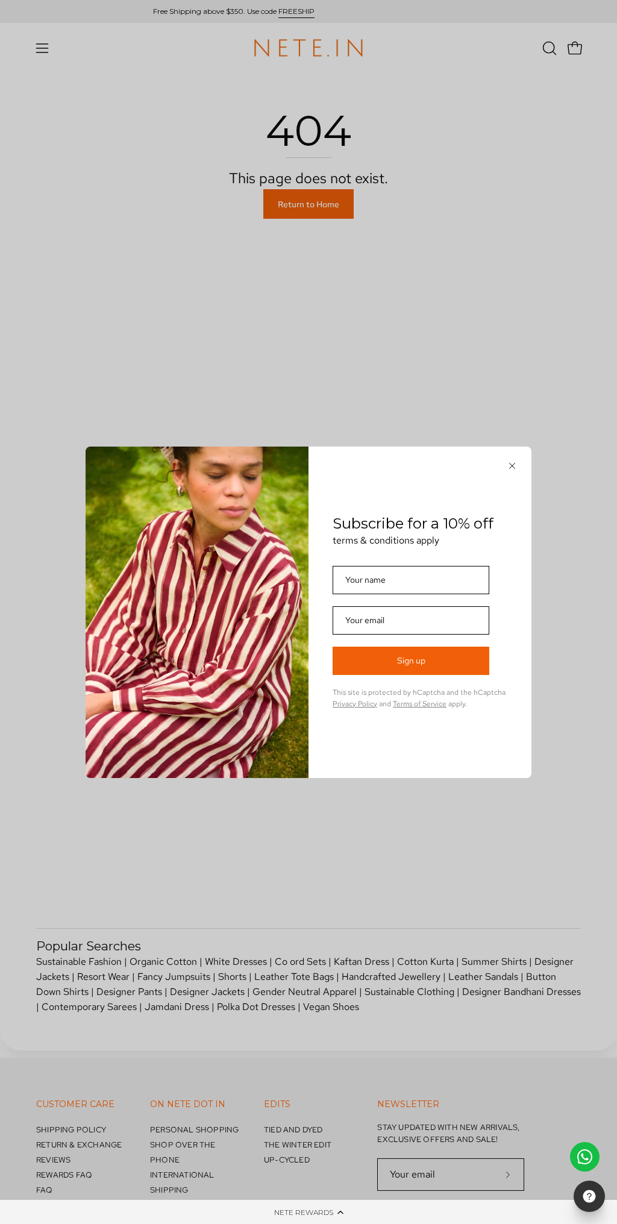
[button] (308, 1212)
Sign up (411, 660)
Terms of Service (419, 704)
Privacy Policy (355, 704)
